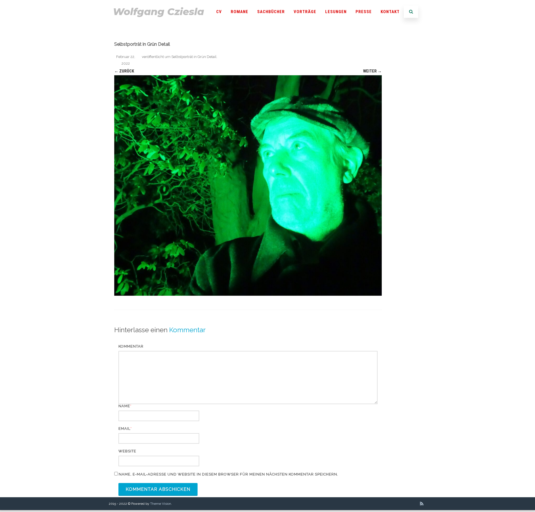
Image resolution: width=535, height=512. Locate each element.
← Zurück (124, 71)
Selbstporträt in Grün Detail (194, 57)
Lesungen (336, 11)
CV (219, 11)
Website (127, 451)
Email (124, 428)
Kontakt (390, 11)
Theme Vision (160, 504)
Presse (364, 11)
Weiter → (372, 71)
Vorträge (305, 11)
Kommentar (131, 346)
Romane (239, 11)
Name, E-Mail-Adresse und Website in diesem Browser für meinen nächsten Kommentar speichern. (228, 474)
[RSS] (421, 504)
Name (124, 406)
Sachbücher (271, 11)
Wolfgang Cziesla (158, 12)
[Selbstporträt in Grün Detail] (248, 185)
